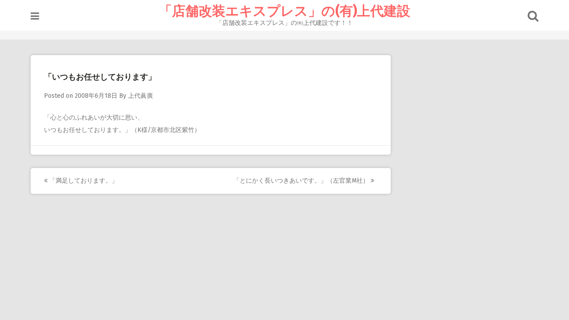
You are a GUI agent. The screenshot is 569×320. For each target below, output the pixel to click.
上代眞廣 (140, 96)
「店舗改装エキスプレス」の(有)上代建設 (284, 11)
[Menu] (35, 16)
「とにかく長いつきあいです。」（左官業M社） (302, 180)
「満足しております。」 (83, 180)
